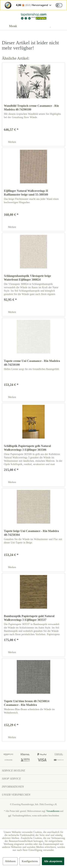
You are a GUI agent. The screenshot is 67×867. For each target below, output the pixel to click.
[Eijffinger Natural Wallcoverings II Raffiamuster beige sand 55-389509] (33, 166)
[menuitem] (9, 26)
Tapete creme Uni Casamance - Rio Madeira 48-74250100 (32, 362)
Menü (13, 26)
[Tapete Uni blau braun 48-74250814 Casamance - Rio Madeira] (33, 677)
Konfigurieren (30, 861)
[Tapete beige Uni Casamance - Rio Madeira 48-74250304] (33, 507)
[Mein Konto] (43, 26)
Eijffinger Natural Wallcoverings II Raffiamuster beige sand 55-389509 (26, 192)
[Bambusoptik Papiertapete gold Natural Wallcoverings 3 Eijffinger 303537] (33, 592)
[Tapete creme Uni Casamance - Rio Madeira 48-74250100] (33, 336)
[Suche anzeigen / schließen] (33, 26)
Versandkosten (52, 811)
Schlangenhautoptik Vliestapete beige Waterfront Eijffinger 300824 (27, 277)
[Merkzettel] (52, 26)
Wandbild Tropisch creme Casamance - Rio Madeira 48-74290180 (31, 107)
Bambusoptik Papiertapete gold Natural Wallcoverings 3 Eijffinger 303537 (29, 617)
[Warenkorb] (61, 26)
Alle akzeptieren (53, 861)
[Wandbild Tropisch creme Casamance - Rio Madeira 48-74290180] (33, 81)
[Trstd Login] (61, 4)
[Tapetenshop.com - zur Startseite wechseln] (33, 16)
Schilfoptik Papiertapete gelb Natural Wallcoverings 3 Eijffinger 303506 (27, 447)
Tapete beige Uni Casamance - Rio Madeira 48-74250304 (31, 532)
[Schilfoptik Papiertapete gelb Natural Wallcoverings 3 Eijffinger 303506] (33, 422)
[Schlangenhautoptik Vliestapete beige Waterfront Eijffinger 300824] (33, 251)
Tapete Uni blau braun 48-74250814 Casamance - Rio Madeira (26, 703)
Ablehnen (10, 861)
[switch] (59, 5)
